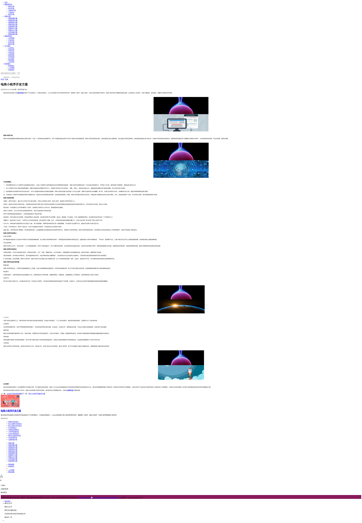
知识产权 (11, 14)
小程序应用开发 (13, 431)
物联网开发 (8, 4)
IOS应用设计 (12, 427)
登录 (2, 79)
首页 (6, 2)
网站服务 (11, 464)
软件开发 (11, 8)
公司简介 (11, 48)
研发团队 (11, 60)
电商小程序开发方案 (11, 411)
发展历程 (11, 50)
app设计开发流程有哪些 (15, 393)
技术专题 (11, 42)
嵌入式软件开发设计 (15, 425)
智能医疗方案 (12, 28)
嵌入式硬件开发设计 (15, 424)
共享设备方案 (12, 32)
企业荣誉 (11, 54)
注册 (6, 79)
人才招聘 (11, 68)
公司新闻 (11, 38)
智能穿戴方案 (12, 18)
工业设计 (11, 12)
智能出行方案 (12, 30)
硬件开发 (11, 6)
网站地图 (11, 472)
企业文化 (11, 52)
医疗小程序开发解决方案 (37, 393)
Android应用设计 (13, 433)
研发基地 (11, 56)
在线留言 (11, 69)
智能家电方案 (12, 22)
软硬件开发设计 (13, 422)
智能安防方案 (12, 24)
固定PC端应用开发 (14, 435)
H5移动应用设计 (13, 429)
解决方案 (11, 44)
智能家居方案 (12, 20)
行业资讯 (11, 40)
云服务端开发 (12, 439)
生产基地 (11, 58)
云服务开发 (12, 10)
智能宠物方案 (12, 34)
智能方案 (8, 16)
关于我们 (8, 46)
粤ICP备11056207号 (84, 498)
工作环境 (11, 62)
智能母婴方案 (12, 26)
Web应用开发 (12, 437)
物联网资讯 (8, 36)
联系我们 (8, 64)
